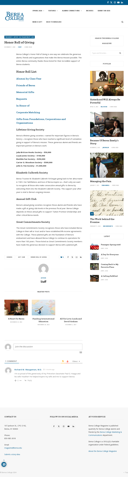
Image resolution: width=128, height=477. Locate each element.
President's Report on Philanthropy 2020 (19, 37)
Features (52, 10)
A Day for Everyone (110, 254)
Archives (89, 10)
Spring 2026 (37, 10)
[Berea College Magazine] (14, 16)
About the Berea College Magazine (102, 451)
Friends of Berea (25, 85)
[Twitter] (7, 69)
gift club (21, 257)
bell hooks (104, 107)
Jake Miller (105, 147)
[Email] (7, 75)
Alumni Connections (71, 10)
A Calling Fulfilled (109, 276)
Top (126, 472)
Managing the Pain (100, 181)
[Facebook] (7, 62)
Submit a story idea (12, 454)
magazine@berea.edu (13, 448)
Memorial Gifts (25, 92)
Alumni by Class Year (28, 78)
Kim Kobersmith (108, 226)
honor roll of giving (39, 257)
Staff (20, 47)
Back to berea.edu (53, 22)
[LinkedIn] (7, 82)
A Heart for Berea (16, 319)
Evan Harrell (105, 185)
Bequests (21, 98)
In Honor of (23, 105)
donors (9, 257)
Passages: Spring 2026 (111, 244)
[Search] (122, 21)
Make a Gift (37, 22)
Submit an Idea (104, 10)
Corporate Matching (28, 112)
